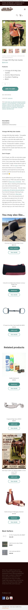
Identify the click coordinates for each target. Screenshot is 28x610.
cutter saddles (21, 103)
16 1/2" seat (7, 101)
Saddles (13, 56)
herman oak (18, 104)
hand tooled (10, 104)
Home (4, 56)
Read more (14, 290)
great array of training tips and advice (13, 190)
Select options (14, 248)
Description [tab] (5, 120)
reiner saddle (20, 106)
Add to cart (10, 89)
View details (14, 252)
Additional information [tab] (9, 124)
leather (14, 106)
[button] (4, 22)
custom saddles (11, 103)
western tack (10, 108)
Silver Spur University (15, 181)
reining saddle (6, 107)
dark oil (4, 104)
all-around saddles (16, 101)
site (16, 165)
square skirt (14, 107)
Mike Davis (18, 194)
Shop (8, 56)
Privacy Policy (5, 608)
